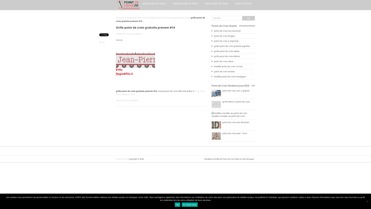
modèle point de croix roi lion (228, 66)
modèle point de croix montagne (230, 76)
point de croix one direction (227, 30)
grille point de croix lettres (227, 56)
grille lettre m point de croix (236, 101)
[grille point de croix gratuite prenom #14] (135, 76)
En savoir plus (189, 204)
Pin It (101, 42)
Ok (177, 204)
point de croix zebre (223, 61)
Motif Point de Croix (216, 3)
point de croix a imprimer (226, 41)
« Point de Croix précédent (129, 33)
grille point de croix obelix (226, 51)
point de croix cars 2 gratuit (235, 90)
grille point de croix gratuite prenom (171, 17)
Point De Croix (123, 17)
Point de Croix (243, 3)
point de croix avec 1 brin (234, 133)
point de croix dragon (224, 36)
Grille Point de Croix (154, 3)
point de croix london (224, 71)
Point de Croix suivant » (127, 100)
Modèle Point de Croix (185, 3)
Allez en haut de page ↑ (245, 159)
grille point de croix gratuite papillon (232, 46)
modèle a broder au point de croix (228, 116)
